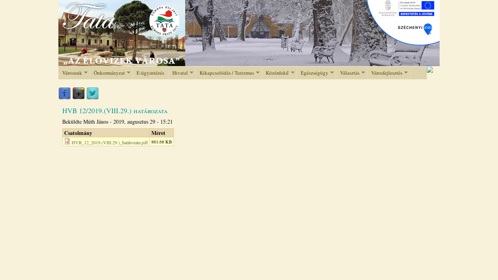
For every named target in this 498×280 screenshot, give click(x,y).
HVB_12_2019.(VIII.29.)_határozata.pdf (110, 142)
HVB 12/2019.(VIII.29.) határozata (115, 110)
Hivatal (178, 73)
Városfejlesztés (384, 73)
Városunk (70, 73)
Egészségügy (312, 73)
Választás (347, 73)
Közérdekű (275, 73)
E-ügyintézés (150, 72)
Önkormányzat (107, 73)
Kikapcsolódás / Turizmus (225, 73)
